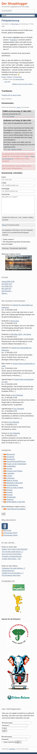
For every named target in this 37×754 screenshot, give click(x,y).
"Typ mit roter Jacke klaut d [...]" (12, 551)
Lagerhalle (10, 473)
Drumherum (11, 459)
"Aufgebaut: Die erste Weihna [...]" (13, 568)
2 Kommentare (17, 77)
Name (4, 177)
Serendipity (12, 749)
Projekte (10, 492)
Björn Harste (15, 24)
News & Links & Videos (15, 487)
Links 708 (7, 81)
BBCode (4, 225)
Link (8, 116)
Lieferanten (11, 478)
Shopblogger (11, 497)
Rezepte (10, 495)
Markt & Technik (12, 480)
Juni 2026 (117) (7, 286)
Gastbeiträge (11, 466)
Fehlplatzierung (10, 20)
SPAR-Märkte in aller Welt (16, 502)
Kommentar (6, 194)
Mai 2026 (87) (6, 288)
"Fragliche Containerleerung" (12, 556)
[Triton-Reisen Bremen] (18, 262)
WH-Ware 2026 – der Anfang (21, 334)
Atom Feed (7, 530)
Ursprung (13, 149)
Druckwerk (10, 457)
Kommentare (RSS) (10, 533)
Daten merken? (8, 239)
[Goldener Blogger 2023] (18, 603)
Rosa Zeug (15, 321)
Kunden (4, 77)
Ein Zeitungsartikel (18, 79)
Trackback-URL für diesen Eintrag (11, 95)
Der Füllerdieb (18, 395)
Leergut (9, 476)
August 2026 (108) (8, 281)
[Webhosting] (18, 587)
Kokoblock (13, 40)
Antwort (12, 116)
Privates (9, 490)
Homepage (5, 188)
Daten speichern (9, 742)
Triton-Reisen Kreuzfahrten (16, 509)
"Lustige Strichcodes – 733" (11, 559)
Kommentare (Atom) (11, 535)
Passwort (5, 725)
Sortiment (9, 77)
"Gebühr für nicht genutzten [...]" (13, 573)
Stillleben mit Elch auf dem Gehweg (22, 84)
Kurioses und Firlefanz (14, 471)
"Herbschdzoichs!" (8, 570)
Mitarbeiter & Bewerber (15, 483)
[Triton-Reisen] (18, 697)
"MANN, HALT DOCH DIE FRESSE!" (15, 549)
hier (27, 156)
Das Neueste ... (7, 291)
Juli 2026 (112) (7, 284)
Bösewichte (11, 454)
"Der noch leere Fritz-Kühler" (12, 554)
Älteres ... (5, 293)
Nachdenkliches (12, 485)
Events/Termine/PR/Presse (16, 461)
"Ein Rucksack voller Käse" (11, 575)
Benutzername (7, 723)
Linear (18, 107)
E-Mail (4, 183)
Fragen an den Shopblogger (16, 464)
